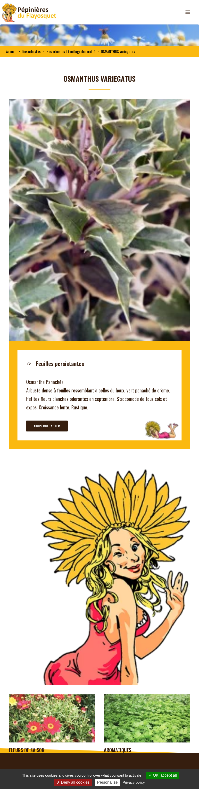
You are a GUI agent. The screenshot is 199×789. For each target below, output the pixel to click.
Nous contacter (47, 426)
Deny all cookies (75, 782)
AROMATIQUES (23, 750)
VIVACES (112, 750)
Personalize (107, 782)
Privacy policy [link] (134, 782)
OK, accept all (164, 775)
